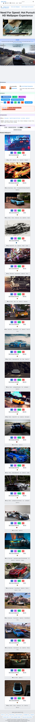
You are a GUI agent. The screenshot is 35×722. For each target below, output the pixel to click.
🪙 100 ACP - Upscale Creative (14, 107)
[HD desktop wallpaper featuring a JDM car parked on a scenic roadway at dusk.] (17, 291)
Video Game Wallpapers (15, 6)
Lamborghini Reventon (16, 387)
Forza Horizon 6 (17, 273)
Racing (28, 647)
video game (6, 118)
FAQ (7, 714)
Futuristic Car (18, 560)
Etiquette (32, 714)
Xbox (18, 120)
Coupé (28, 217)
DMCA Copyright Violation (16, 717)
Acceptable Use (26, 714)
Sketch (23, 245)
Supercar (15, 590)
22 (19, 294)
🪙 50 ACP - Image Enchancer (8, 109)
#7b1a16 (29, 127)
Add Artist (2, 87)
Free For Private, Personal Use (27, 86)
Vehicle (9, 217)
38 (19, 180)
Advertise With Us (6, 717)
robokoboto (14, 88)
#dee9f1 (24, 127)
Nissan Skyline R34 (15, 359)
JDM (14, 301)
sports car (27, 118)
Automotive (25, 301)
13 (19, 351)
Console (30, 120)
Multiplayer (25, 120)
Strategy (15, 122)
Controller (15, 120)
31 (19, 152)
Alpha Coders (3, 1)
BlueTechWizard (20, 242)
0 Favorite (22, 96)
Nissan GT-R (12, 245)
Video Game (12, 273)
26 (19, 409)
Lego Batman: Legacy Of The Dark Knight (20, 558)
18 (19, 493)
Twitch (5, 122)
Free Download (6, 96)
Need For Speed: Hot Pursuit (15, 118)
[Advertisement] (17, 73)
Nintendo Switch (10, 122)
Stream (21, 120)
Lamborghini (26, 387)
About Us (3, 714)
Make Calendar (5, 99)
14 (19, 437)
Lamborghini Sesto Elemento (16, 500)
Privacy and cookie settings (27, 717)
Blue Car (17, 707)
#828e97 (26, 127)
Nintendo (11, 120)
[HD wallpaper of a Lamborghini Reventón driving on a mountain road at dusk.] (17, 377)
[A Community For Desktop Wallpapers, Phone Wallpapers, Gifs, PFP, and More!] (1, 6)
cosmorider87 (21, 441)
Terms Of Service (19, 714)
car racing (23, 118)
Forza (27, 273)
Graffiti (28, 472)
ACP (3, 107)
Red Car (27, 588)
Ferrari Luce (17, 217)
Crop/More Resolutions (17, 99)
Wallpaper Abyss (6, 6)
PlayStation (6, 120)
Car (20, 217)
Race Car (28, 329)
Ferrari (13, 217)
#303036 (21, 127)
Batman (22, 560)
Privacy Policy (11, 714)
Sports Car (24, 217)
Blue (23, 359)
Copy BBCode (29, 102)
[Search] (33, 2)
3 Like (15, 96)
